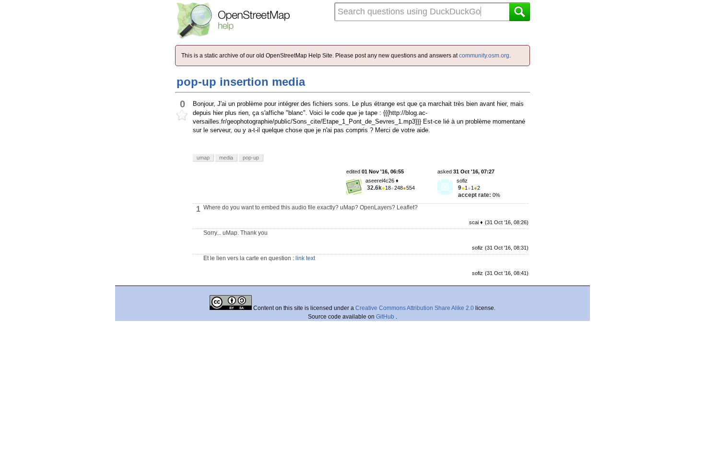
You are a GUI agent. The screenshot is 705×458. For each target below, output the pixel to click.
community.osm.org (484, 55)
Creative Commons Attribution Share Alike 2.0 (414, 308)
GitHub (386, 316)
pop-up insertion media (240, 81)
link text (305, 258)
